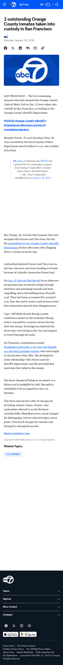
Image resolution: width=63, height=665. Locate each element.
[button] (4, 4)
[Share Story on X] (13, 48)
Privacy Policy (9, 646)
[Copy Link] (42, 48)
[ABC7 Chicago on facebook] (6, 626)
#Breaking (18, 160)
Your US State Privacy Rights (38, 649)
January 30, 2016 (41, 177)
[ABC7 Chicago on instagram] (21, 626)
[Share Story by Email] (35, 48)
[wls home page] (8, 579)
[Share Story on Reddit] (20, 48)
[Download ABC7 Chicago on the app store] (10, 634)
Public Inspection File (45, 652)
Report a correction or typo (16, 433)
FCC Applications (10, 655)
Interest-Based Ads (25, 652)
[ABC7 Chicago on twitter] (14, 626)
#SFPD (44, 160)
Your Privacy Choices (26, 646)
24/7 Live (24, 4)
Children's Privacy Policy (13, 649)
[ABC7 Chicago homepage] (12, 4)
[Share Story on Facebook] (5, 48)
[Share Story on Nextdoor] (28, 48)
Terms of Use (8, 652)
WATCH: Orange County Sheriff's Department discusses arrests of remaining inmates (25, 125)
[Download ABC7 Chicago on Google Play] (28, 634)
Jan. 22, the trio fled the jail (24, 280)
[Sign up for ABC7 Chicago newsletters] (29, 626)
